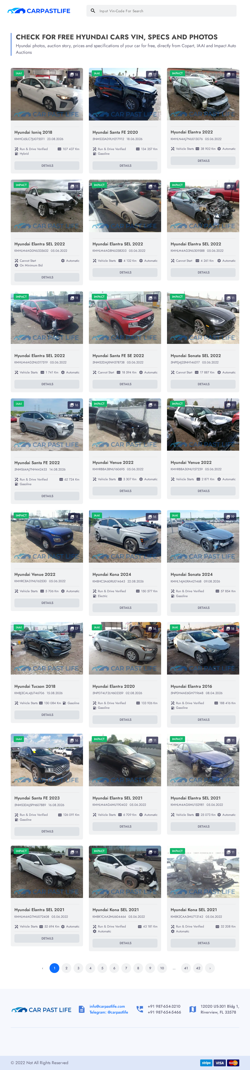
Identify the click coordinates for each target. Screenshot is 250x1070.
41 (186, 968)
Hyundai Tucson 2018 (34, 686)
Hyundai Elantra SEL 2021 (117, 798)
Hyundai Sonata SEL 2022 (196, 356)
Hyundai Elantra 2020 (114, 686)
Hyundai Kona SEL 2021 (116, 910)
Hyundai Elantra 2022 (192, 132)
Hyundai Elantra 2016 (191, 686)
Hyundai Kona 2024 (112, 574)
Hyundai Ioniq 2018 (33, 132)
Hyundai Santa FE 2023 (37, 798)
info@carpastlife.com (107, 1006)
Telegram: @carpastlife (109, 1012)
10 (162, 968)
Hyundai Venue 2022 (113, 462)
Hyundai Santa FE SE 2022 (118, 356)
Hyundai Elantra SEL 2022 (39, 244)
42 (198, 968)
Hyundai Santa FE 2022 (37, 463)
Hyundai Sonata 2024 (192, 574)
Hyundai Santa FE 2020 (115, 132)
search (93, 11)
